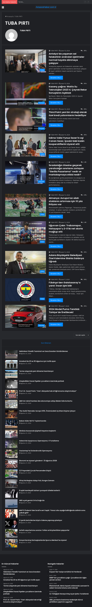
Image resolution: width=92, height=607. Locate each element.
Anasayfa (10, 16)
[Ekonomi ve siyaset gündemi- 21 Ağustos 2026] (11, 464)
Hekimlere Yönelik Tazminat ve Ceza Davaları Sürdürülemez (43, 351)
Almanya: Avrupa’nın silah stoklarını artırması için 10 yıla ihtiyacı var (66, 201)
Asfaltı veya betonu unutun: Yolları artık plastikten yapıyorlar (44, 530)
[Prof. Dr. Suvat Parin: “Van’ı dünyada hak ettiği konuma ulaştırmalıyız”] (11, 394)
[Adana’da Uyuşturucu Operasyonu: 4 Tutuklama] (11, 444)
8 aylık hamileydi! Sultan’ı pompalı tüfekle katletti (39, 490)
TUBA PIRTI (25, 30)
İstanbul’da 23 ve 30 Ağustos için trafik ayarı (37, 361)
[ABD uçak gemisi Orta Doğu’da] (11, 503)
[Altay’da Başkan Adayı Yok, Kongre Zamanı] (11, 483)
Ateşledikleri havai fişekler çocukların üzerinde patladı (41, 381)
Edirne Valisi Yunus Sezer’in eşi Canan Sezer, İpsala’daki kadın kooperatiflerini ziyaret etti (66, 141)
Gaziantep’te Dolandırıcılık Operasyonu (35, 451)
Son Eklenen (46, 343)
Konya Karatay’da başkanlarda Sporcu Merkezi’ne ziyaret (43, 540)
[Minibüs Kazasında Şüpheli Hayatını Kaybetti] (11, 434)
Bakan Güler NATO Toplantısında (32, 421)
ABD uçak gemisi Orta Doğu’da (31, 500)
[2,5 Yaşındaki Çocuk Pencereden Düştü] (11, 473)
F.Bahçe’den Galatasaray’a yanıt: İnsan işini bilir (64, 284)
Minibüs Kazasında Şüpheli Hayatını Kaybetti (37, 431)
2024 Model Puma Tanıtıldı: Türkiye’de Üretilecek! (64, 311)
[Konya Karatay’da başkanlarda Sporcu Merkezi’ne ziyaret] (11, 543)
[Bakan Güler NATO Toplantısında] (11, 424)
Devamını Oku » (55, 78)
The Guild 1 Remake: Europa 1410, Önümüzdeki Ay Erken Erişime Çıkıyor (47, 411)
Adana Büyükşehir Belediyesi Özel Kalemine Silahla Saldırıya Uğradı (66, 258)
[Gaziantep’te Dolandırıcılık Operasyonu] (11, 454)
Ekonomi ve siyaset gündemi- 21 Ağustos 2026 (38, 461)
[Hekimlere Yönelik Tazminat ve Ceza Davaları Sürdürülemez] (11, 354)
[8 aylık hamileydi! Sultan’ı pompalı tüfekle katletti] (11, 493)
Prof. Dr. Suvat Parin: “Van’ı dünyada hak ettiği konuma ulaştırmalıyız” (48, 391)
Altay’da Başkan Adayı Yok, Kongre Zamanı (36, 480)
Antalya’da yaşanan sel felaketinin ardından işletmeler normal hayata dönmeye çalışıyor (66, 58)
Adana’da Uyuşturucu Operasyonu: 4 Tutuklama (39, 441)
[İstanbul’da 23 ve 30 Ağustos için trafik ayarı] (11, 364)
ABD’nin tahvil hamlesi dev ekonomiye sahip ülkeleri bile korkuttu (45, 401)
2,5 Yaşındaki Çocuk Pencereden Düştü (35, 470)
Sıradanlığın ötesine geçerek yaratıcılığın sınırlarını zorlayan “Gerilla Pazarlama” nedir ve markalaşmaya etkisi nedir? (66, 170)
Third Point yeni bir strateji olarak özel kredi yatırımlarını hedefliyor (68, 114)
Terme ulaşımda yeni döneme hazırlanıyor (32, 2)
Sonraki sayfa (80, 335)
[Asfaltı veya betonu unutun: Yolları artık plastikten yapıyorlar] (11, 533)
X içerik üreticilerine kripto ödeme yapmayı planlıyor (40, 520)
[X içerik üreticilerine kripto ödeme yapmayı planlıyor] (11, 523)
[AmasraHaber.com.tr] (46, 7)
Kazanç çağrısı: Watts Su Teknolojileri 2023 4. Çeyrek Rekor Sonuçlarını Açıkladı (68, 89)
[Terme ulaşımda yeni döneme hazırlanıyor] (11, 374)
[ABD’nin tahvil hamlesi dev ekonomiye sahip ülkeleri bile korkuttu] (11, 404)
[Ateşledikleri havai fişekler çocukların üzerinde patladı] (11, 384)
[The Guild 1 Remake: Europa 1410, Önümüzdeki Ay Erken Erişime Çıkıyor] (11, 414)
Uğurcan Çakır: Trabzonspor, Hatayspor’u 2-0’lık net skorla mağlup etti (66, 228)
